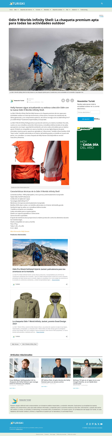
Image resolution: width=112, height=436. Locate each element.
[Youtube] (101, 424)
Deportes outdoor (57, 9)
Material (74, 9)
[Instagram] (90, 424)
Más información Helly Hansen (19, 231)
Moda (101, 15)
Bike (15, 9)
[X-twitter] (98, 424)
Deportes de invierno (26, 9)
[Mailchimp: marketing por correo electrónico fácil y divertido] (97, 120)
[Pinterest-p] (93, 424)
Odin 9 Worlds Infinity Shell (29, 344)
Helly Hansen (15, 344)
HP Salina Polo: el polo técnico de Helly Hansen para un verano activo (55, 381)
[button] (102, 3)
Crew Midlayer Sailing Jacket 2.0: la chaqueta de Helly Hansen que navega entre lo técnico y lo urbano (24, 382)
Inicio (11, 9)
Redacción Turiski (19, 100)
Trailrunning (84, 9)
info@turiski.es (19, 429)
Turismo (38, 9)
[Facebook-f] (87, 424)
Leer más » (12, 388)
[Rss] (96, 424)
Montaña (46, 9)
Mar (67, 9)
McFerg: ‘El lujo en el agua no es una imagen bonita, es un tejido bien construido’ (86, 382)
